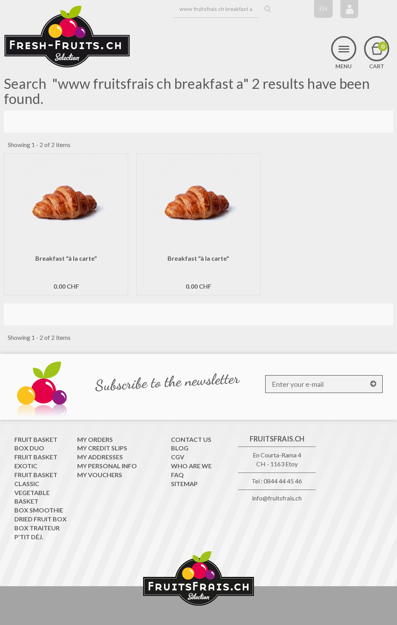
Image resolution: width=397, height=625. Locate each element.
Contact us (191, 439)
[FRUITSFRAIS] (67, 37)
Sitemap (184, 483)
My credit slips (102, 448)
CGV (177, 457)
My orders (95, 439)
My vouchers (99, 474)
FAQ (177, 474)
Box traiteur (37, 528)
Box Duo (29, 448)
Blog (179, 448)
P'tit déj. (28, 536)
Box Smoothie (38, 510)
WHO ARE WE (191, 465)
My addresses (100, 457)
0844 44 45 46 (283, 481)
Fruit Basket (35, 439)
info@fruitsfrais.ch (277, 498)
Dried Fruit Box (40, 519)
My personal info (107, 465)
